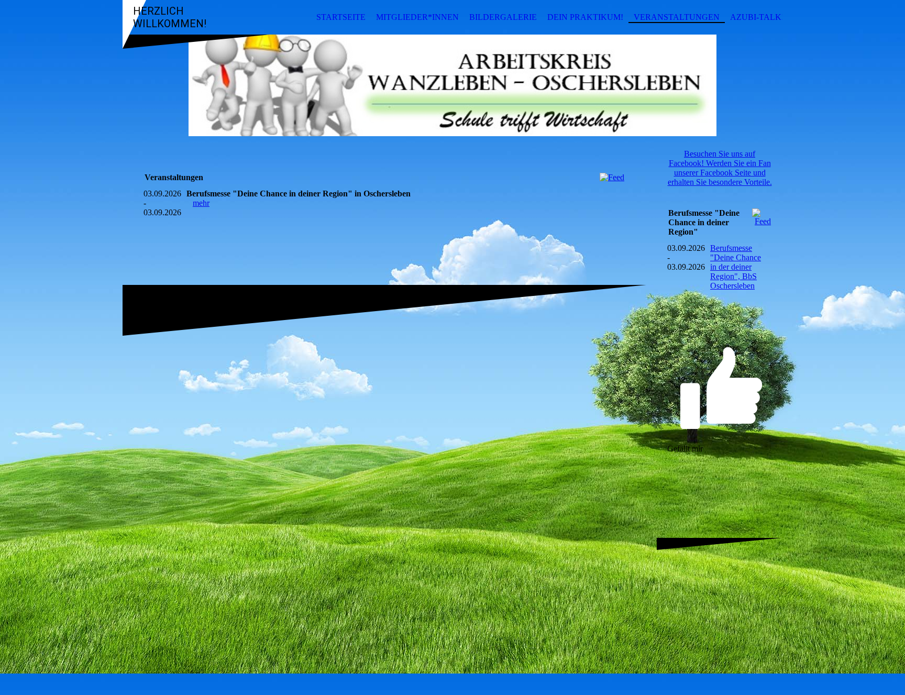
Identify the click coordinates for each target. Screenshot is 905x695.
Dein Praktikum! (585, 17)
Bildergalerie (503, 17)
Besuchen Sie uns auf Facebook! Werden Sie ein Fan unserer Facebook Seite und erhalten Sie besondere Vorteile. (720, 167)
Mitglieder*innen (417, 17)
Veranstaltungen (677, 17)
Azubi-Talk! (757, 17)
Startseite (341, 17)
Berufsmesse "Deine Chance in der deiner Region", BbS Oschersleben (735, 267)
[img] (452, 85)
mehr (201, 202)
